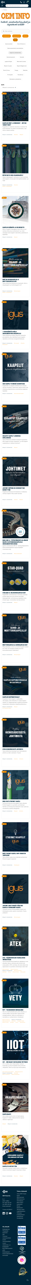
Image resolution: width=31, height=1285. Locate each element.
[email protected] (6, 1206)
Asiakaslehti (19, 1204)
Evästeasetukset (21, 1214)
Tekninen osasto (20, 1209)
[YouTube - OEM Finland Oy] (10, 1213)
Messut (18, 1206)
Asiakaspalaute (6, 1252)
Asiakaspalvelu (6, 1229)
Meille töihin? (20, 1202)
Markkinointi (20, 1207)
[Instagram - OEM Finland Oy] (7, 1213)
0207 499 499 (8, 1202)
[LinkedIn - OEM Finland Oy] (3, 1213)
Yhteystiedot (5, 1231)
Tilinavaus (4, 1236)
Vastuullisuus (20, 1216)
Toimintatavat (20, 1200)
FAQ (3, 1234)
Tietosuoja (19, 1213)
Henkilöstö (5, 1232)
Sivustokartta (20, 1218)
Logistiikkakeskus (21, 1211)
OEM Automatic (20, 1197)
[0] (27, 2)
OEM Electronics (21, 1199)
